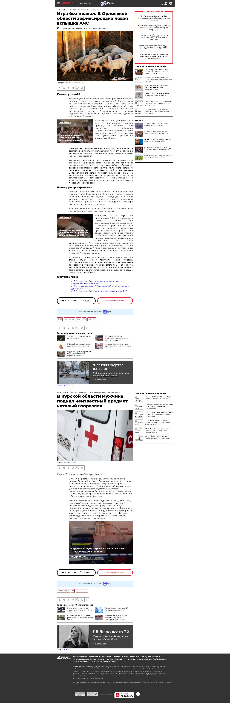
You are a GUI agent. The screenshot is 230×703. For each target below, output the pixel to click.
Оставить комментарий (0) (115, 300)
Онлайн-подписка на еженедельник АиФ (88, 659)
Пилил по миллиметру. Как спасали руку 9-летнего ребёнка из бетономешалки (79, 610)
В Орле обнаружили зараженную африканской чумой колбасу (79, 345)
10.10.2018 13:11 (62, 10)
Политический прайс (81, 662)
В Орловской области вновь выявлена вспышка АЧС (100, 291)
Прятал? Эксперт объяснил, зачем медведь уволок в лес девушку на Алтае (157, 398)
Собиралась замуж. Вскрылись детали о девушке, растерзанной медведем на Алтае (157, 422)
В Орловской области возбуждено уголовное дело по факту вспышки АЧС (117, 338)
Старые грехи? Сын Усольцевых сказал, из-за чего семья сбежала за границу (158, 79)
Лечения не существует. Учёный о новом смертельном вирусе (157, 94)
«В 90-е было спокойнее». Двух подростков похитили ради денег (157, 437)
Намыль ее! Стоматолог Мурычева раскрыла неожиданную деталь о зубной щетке (158, 103)
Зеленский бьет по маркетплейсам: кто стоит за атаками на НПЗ (157, 140)
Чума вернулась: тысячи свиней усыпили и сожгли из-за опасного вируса (118, 346)
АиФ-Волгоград (78, 82)
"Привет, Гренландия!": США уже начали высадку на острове (156, 124)
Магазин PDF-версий (114, 659)
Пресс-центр (134, 657)
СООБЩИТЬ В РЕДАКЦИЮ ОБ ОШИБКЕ (105, 662)
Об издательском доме (151, 657)
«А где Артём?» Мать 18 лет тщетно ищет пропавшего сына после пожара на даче (158, 430)
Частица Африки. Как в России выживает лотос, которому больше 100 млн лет (158, 111)
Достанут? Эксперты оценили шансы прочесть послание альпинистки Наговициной (159, 414)
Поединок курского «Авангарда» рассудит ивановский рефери (153, 47)
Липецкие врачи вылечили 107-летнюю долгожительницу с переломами (116, 610)
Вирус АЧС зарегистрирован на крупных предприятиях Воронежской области (79, 353)
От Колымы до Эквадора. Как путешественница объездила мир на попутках (154, 18)
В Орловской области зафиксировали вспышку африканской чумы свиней (96, 282)
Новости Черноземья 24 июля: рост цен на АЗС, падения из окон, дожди (80, 617)
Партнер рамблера (106, 694)
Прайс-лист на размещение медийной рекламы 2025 (147, 659)
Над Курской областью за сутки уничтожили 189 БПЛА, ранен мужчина (154, 37)
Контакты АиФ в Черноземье (100, 657)
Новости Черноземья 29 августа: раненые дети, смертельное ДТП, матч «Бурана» (154, 56)
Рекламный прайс (80, 657)
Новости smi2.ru (65, 385)
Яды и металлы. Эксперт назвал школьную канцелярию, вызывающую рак (157, 87)
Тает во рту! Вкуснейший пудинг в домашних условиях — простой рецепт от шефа (157, 71)
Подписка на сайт (120, 657)
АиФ (74, 462)
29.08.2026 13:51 (62, 392)
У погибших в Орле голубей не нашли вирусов (78, 337)
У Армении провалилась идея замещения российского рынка (156, 132)
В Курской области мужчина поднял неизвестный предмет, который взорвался (154, 28)
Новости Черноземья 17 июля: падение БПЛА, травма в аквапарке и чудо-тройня (116, 617)
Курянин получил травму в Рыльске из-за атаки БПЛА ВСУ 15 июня (98, 550)
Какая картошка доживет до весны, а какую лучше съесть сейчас (158, 156)
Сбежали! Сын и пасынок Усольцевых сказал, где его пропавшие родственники (159, 406)
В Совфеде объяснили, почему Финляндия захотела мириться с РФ (157, 148)
